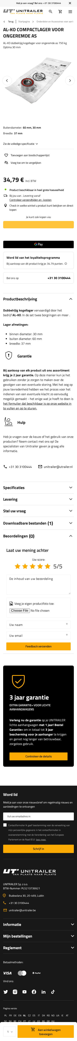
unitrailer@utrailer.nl (58, 466)
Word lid (10, 794)
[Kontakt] (38, 872)
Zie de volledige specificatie (18, 144)
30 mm (37, 127)
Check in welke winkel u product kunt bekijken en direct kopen (41, 207)
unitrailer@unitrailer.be (22, 910)
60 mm (27, 127)
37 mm (18, 133)
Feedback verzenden (38, 646)
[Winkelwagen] (60, 12)
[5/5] (47, 566)
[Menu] (71, 12)
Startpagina (24, 21)
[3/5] (32, 566)
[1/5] (17, 566)
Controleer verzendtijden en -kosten (30, 200)
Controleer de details (38, 756)
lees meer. (41, 839)
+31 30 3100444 (52, 3)
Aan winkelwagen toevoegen (49, 1032)
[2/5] (25, 566)
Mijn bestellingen (17, 936)
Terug (10, 21)
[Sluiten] (70, 3)
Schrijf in (38, 848)
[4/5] (40, 566)
